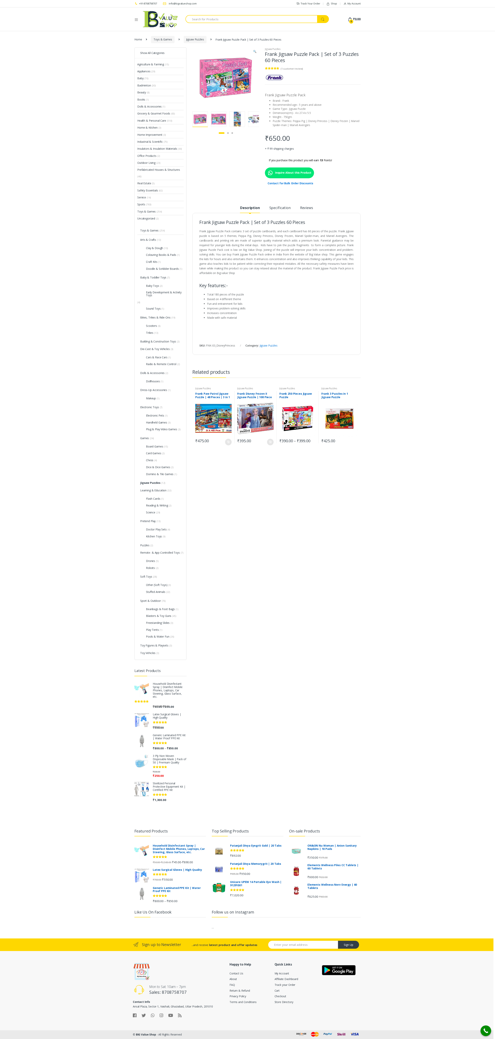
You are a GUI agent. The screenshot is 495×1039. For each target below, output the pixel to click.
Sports (141, 204)
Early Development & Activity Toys (164, 293)
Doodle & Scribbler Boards (162, 269)
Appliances (143, 71)
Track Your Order (310, 3)
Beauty (141, 92)
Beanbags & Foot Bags (160, 609)
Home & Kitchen (147, 127)
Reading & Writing (157, 505)
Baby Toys (152, 286)
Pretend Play (148, 521)
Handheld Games (156, 422)
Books (141, 99)
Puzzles (144, 545)
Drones (150, 561)
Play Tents (152, 630)
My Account (354, 3)
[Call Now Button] (485, 1030)
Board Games (154, 446)
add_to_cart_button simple (228, 442)
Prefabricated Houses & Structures (158, 170)
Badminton (144, 85)
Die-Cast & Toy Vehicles (155, 349)
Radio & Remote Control (161, 364)
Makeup (151, 398)
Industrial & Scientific (150, 141)
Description (250, 208)
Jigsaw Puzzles (195, 39)
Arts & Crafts (148, 240)
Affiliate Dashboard (286, 979)
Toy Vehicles (147, 653)
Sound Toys (153, 308)
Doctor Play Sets (156, 529)
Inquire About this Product (292, 172)
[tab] (250, 209)
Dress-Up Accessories (153, 390)
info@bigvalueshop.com (183, 3)
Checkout (280, 996)
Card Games (153, 453)
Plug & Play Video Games (161, 429)
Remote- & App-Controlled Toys (160, 552)
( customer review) (292, 68)
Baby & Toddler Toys (153, 277)
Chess (149, 460)
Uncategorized (146, 218)
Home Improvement (149, 135)
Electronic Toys (149, 407)
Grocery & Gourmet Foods (153, 113)
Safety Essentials (147, 190)
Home (138, 39)
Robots (150, 568)
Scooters (151, 326)
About (233, 979)
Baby (140, 78)
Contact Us (236, 973)
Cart (277, 990)
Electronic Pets (155, 415)
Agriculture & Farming (150, 64)
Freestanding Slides (158, 623)
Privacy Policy (238, 996)
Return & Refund (240, 990)
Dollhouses (153, 381)
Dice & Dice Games (158, 467)
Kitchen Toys (154, 536)
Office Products (146, 156)
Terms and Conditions (243, 1002)
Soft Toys (146, 576)
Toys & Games (163, 39)
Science (150, 512)
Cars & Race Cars (156, 357)
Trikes (149, 333)
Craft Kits (151, 262)
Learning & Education (153, 490)
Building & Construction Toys (158, 341)
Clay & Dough (154, 248)
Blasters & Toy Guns (158, 616)
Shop (334, 3)
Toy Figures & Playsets (154, 645)
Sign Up (348, 945)
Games (144, 438)
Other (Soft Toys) (156, 585)
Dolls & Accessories (149, 106)
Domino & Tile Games (159, 474)
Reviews (306, 208)
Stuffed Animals (155, 592)
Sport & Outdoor (150, 601)
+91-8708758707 (148, 3)
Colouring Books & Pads (161, 255)
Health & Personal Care (151, 120)
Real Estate (144, 183)
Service (141, 197)
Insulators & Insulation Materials (157, 148)
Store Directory (284, 1002)
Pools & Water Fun (157, 636)
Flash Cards (153, 498)
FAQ (232, 985)
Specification (280, 208)
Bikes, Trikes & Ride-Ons (155, 317)
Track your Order (285, 985)
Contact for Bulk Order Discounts (290, 183)
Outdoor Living (146, 163)
